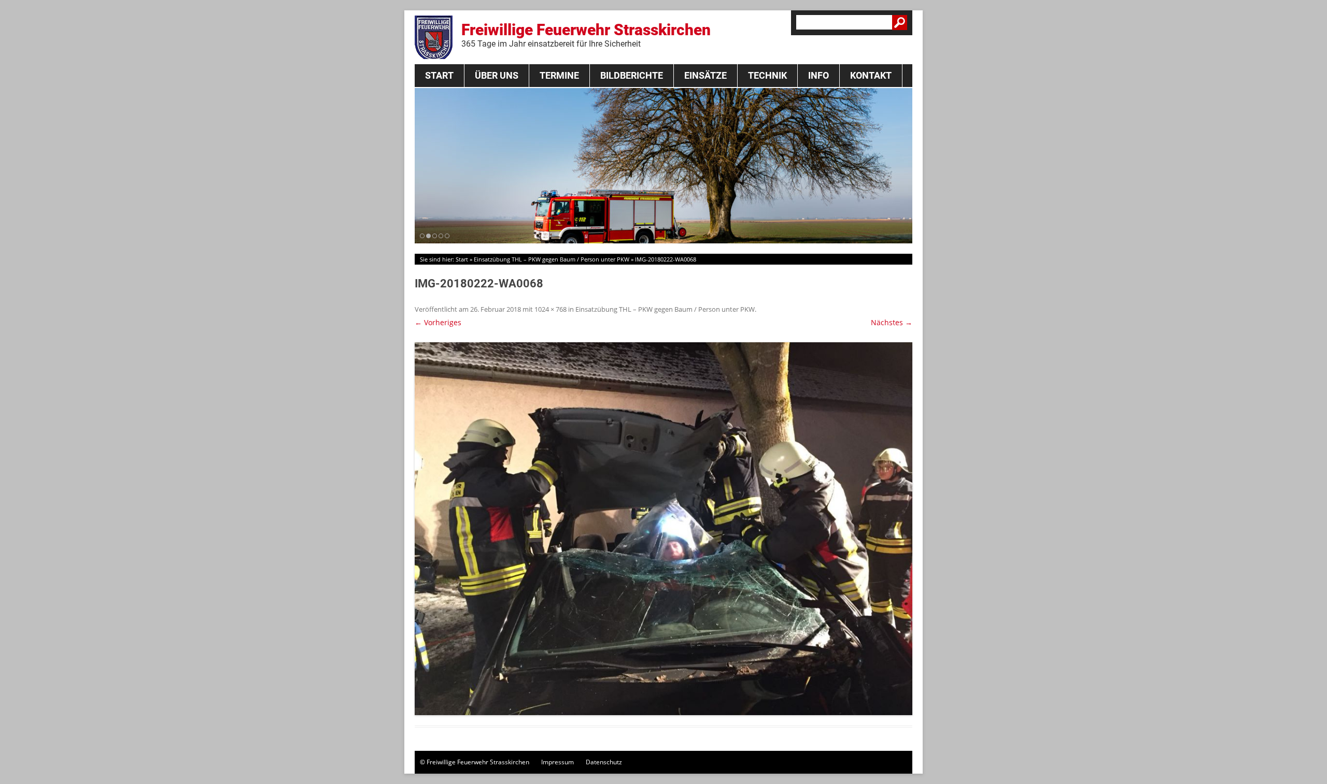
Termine (559, 75)
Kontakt (871, 75)
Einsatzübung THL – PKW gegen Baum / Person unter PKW (551, 259)
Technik (767, 75)
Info (818, 75)
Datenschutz (604, 762)
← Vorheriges (438, 322)
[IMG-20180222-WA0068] (663, 528)
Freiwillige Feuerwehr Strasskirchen (586, 35)
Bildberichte (631, 75)
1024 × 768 (550, 309)
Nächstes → (891, 322)
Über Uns (496, 75)
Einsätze (705, 75)
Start (439, 75)
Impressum (557, 762)
